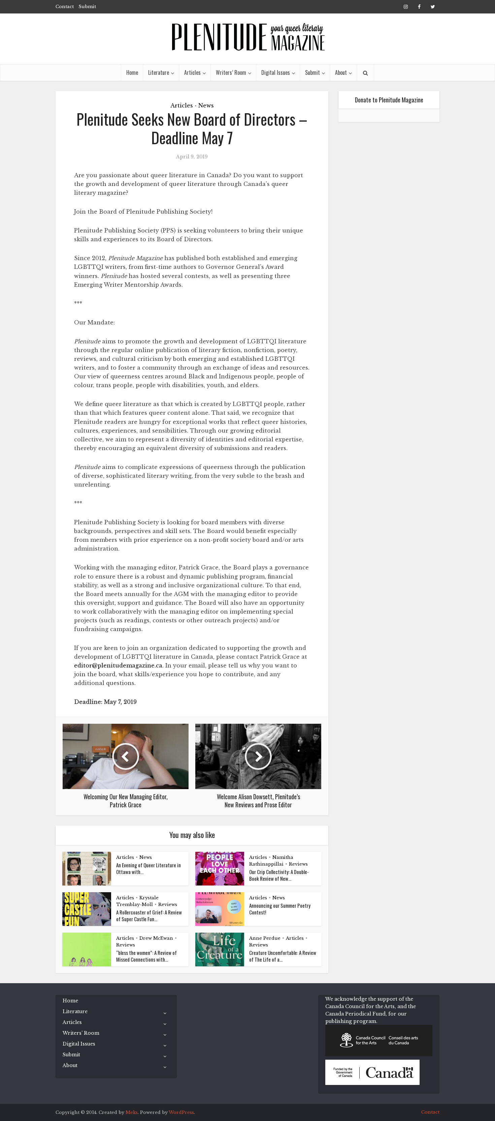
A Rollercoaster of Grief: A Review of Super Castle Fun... (149, 915)
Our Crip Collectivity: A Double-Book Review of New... (279, 875)
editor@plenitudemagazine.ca (118, 665)
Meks (132, 1112)
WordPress (181, 1112)
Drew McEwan (156, 938)
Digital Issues (275, 72)
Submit (87, 6)
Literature (158, 72)
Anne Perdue (264, 938)
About (341, 72)
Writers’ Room (231, 72)
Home (132, 72)
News (206, 105)
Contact (65, 6)
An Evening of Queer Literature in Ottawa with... (148, 868)
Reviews (298, 864)
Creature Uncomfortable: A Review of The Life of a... (282, 956)
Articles (192, 72)
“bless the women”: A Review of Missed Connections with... (146, 956)
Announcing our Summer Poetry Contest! (279, 909)
